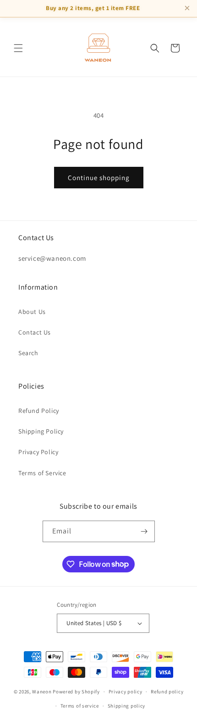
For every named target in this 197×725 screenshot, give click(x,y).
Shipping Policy (41, 431)
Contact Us (34, 332)
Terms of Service (42, 473)
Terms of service (79, 706)
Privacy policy (125, 691)
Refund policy (167, 691)
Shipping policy (127, 706)
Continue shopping (99, 177)
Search (28, 353)
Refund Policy (38, 410)
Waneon (41, 691)
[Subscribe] (144, 531)
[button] (18, 48)
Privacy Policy (38, 452)
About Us (32, 312)
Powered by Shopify (76, 691)
